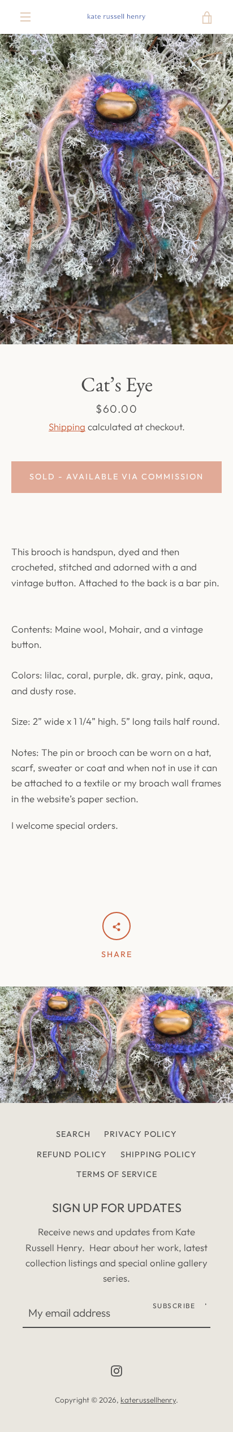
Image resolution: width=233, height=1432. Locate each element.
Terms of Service (116, 1174)
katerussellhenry (148, 1399)
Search (73, 1134)
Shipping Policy (158, 1154)
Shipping (67, 426)
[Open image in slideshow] (116, 189)
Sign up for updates (117, 1207)
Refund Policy (72, 1154)
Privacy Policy (140, 1134)
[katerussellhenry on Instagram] (116, 1369)
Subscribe (174, 1305)
